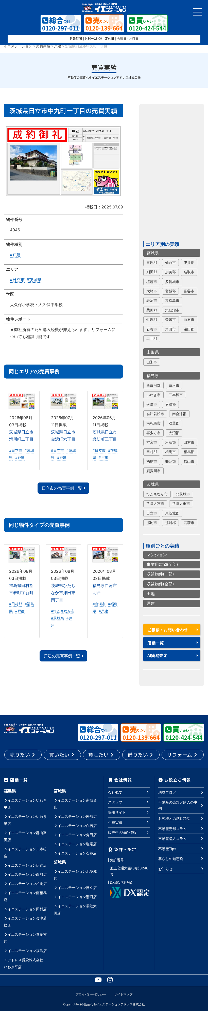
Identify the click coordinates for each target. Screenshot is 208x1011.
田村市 (189, 442)
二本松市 (176, 395)
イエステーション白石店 (77, 825)
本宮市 (151, 442)
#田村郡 (15, 604)
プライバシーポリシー (91, 994)
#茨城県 (34, 279)
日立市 (151, 513)
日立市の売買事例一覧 (62, 488)
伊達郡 (170, 404)
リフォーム (179, 754)
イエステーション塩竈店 (77, 844)
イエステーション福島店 (27, 950)
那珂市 (151, 523)
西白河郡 (153, 385)
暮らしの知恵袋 (170, 858)
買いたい (59, 754)
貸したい (98, 754)
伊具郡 (189, 263)
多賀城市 (172, 282)
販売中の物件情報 (122, 832)
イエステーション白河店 (27, 874)
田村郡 (151, 452)
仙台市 (170, 263)
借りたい (138, 754)
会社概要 (115, 792)
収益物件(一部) (160, 574)
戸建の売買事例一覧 (62, 655)
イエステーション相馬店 (27, 883)
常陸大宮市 (155, 504)
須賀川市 (153, 471)
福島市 (151, 461)
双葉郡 (174, 423)
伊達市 (151, 404)
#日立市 (17, 279)
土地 (151, 593)
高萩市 (189, 523)
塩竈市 (151, 282)
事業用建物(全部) (162, 564)
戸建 (57, 46)
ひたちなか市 (157, 494)
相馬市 (170, 452)
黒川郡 (151, 339)
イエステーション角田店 (77, 835)
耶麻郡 (170, 461)
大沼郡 (174, 433)
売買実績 (43, 46)
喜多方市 (153, 433)
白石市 (189, 320)
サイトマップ (123, 994)
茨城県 (153, 484)
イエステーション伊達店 (27, 865)
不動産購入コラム (172, 838)
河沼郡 (170, 442)
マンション (157, 554)
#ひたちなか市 (63, 611)
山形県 (153, 352)
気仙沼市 (172, 310)
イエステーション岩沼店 (77, 816)
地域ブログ (167, 792)
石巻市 (151, 329)
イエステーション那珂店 (77, 897)
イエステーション (18, 46)
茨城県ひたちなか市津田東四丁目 (63, 592)
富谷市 (189, 291)
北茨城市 (183, 494)
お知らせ (165, 869)
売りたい (20, 754)
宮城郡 (170, 291)
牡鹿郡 (151, 320)
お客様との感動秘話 (174, 818)
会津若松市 (155, 414)
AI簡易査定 (157, 655)
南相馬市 (153, 423)
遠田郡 (189, 329)
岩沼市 (151, 300)
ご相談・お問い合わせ (167, 630)
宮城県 (153, 252)
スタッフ (115, 802)
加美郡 (170, 272)
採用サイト (117, 812)
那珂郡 (170, 523)
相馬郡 (189, 452)
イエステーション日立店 (77, 887)
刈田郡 (151, 272)
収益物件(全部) (160, 583)
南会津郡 (179, 414)
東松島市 (172, 300)
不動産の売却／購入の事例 (177, 805)
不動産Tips (167, 849)
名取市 (189, 272)
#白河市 (99, 604)
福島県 (153, 375)
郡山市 (189, 461)
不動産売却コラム (172, 828)
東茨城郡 (172, 513)
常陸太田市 (181, 504)
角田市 (170, 329)
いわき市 (153, 395)
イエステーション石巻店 (77, 853)
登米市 (170, 320)
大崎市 (151, 291)
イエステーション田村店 (27, 909)
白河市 (174, 385)
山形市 (151, 362)
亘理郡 (151, 263)
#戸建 (15, 254)
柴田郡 (151, 310)
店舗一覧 (155, 643)
